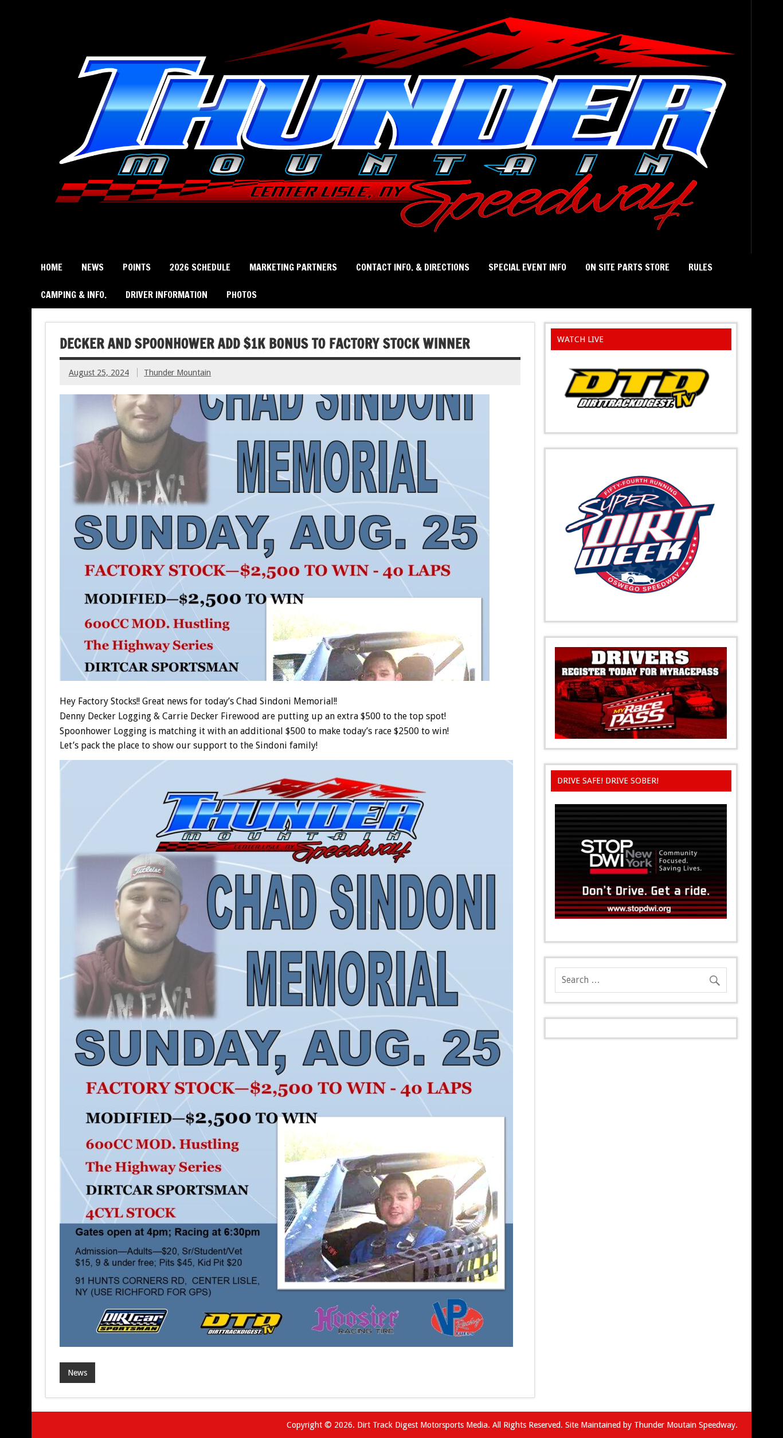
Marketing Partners (293, 267)
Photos (241, 294)
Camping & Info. (74, 294)
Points (137, 267)
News (92, 267)
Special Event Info (527, 267)
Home (51, 267)
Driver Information (167, 294)
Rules (700, 267)
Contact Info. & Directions (412, 267)
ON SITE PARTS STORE (627, 267)
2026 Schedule (200, 267)
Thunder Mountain (177, 372)
